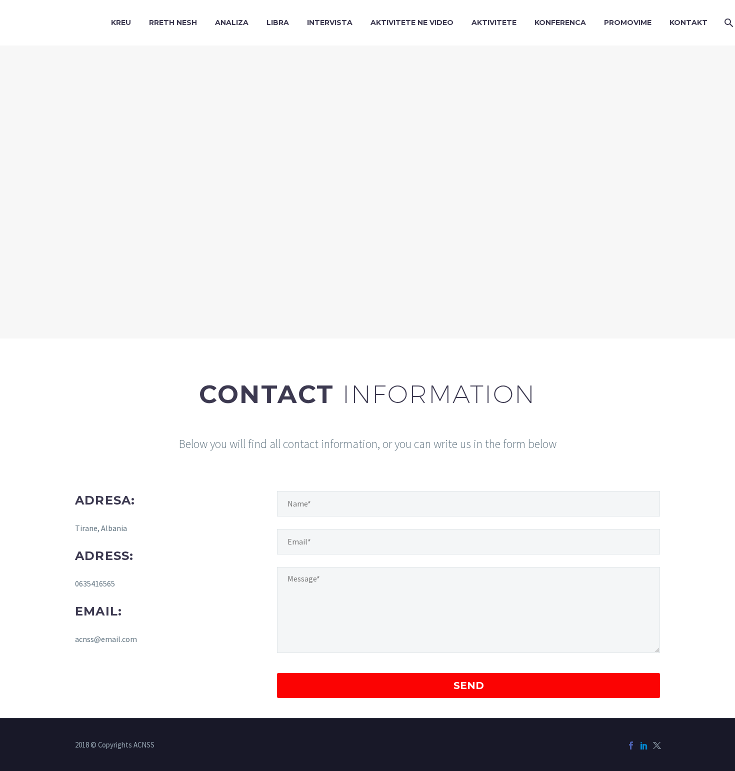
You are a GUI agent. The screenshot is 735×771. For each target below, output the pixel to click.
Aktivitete (494, 22)
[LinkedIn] (644, 746)
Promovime (628, 22)
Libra (277, 22)
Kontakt (689, 22)
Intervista (329, 22)
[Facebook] (631, 746)
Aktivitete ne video (412, 22)
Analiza (231, 22)
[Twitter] (657, 746)
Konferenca (560, 22)
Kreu (121, 22)
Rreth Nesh (173, 22)
